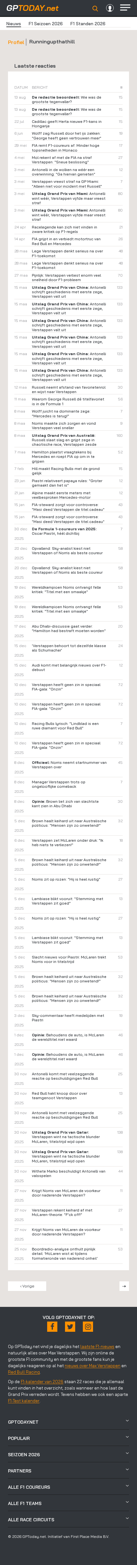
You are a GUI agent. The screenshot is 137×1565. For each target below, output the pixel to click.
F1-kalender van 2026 (42, 1381)
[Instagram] (88, 1327)
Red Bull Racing (24, 1372)
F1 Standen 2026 (87, 23)
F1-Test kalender (24, 1400)
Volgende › (124, 1286)
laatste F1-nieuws (97, 1346)
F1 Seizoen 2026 (46, 23)
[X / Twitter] (70, 1327)
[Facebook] (52, 1327)
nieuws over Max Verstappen (92, 1365)
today (32, 8)
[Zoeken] (95, 8)
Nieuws (13, 23)
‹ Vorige (27, 1286)
